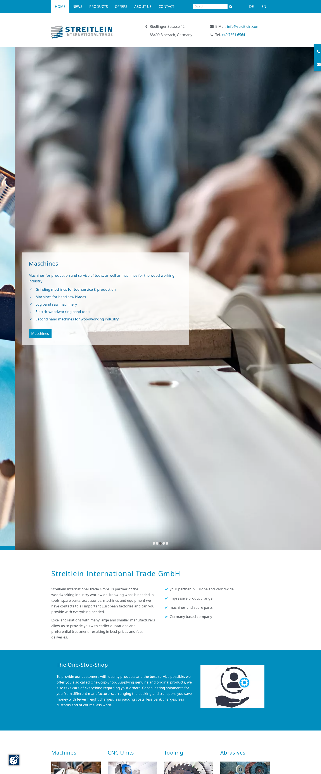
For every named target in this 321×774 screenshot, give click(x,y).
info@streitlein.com (243, 26)
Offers (121, 6)
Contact (166, 6)
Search (231, 6)
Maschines (25, 333)
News (77, 6)
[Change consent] (14, 760)
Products (98, 6)
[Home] (81, 32)
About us (143, 6)
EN (264, 6)
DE (251, 6)
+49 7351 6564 (233, 34)
